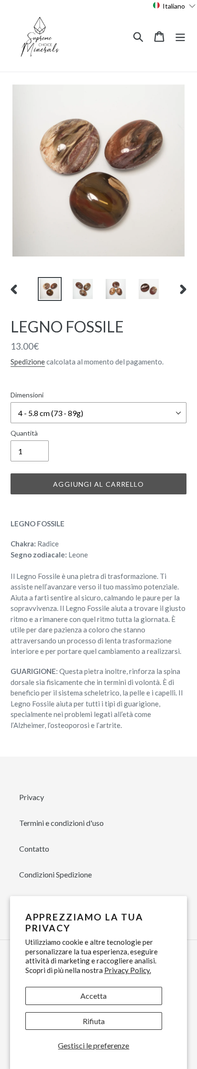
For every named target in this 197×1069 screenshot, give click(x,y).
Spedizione (28, 361)
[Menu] (180, 35)
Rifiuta (94, 1021)
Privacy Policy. (127, 970)
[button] (174, 5)
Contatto (34, 848)
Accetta (93, 995)
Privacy (31, 797)
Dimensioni (27, 395)
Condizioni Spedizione (55, 874)
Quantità (24, 433)
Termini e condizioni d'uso (61, 822)
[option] (49, 289)
